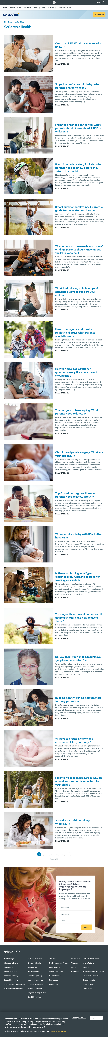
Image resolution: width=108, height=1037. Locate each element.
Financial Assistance (35, 984)
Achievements (54, 967)
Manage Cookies (79, 1018)
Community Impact (56, 972)
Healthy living (19, 22)
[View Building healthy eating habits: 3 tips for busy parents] (28, 707)
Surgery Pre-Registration (37, 993)
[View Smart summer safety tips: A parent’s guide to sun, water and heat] (28, 217)
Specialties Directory (11, 980)
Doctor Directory (10, 972)
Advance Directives (35, 989)
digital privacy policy (58, 1031)
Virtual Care (8, 967)
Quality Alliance (55, 976)
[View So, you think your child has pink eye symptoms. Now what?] (28, 667)
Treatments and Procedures (14, 984)
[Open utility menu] (4, 2)
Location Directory (11, 976)
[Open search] (103, 2)
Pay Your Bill (32, 967)
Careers (85, 967)
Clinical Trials (87, 989)
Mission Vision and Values (58, 963)
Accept (96, 1018)
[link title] (54, 2)
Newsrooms (53, 980)
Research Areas (88, 984)
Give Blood (74, 972)
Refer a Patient (88, 963)
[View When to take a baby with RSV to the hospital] (28, 544)
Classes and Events (11, 963)
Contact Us (53, 984)
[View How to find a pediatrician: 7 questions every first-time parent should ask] (28, 380)
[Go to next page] (69, 854)
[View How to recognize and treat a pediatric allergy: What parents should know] (28, 339)
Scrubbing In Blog (34, 997)
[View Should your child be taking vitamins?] (28, 830)
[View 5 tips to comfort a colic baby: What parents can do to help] (28, 94)
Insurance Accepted (35, 980)
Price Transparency (35, 976)
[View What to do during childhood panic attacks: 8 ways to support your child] (28, 298)
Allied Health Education (91, 976)
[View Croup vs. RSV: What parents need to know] (28, 53)
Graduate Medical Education (93, 972)
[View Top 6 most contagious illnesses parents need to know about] (28, 503)
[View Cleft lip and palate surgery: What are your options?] (28, 462)
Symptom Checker (35, 963)
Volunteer (74, 963)
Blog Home (8, 22)
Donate (73, 967)
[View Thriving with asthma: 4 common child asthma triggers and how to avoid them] (28, 626)
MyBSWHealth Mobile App (13, 989)
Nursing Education (89, 980)
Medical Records (34, 972)
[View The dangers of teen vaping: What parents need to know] (28, 421)
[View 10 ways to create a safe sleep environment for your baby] (28, 748)
